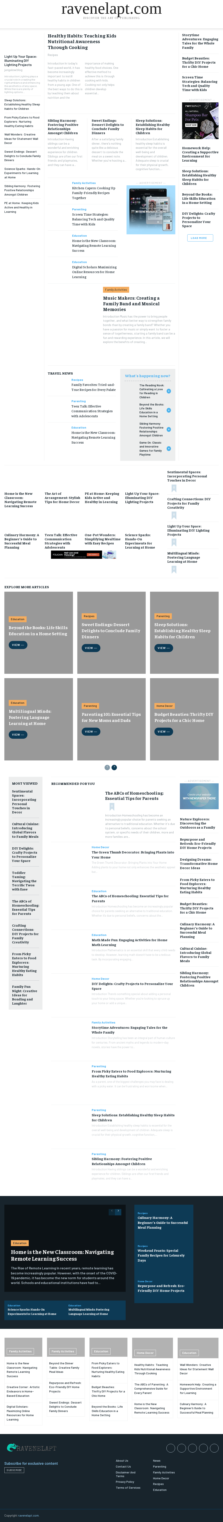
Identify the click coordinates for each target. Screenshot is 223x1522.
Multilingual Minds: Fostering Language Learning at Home (183, 557)
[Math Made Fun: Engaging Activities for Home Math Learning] (69, 951)
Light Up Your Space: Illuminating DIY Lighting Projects (20, 60)
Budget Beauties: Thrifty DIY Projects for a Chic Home (199, 62)
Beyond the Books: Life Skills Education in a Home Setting (151, 410)
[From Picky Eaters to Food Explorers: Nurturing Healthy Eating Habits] (69, 1083)
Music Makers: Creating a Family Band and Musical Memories (131, 303)
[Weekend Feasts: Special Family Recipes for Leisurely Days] (206, 1254)
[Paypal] (192, 1448)
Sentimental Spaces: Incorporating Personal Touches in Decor (187, 476)
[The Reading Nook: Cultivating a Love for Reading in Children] (130, 389)
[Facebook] (170, 1448)
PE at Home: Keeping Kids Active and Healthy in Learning (21, 207)
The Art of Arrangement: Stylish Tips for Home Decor (62, 497)
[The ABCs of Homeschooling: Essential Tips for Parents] (76, 813)
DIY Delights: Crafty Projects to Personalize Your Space (198, 219)
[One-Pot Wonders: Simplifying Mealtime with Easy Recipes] (104, 519)
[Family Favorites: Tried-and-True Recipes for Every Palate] (58, 383)
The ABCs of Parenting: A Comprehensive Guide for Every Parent (151, 1388)
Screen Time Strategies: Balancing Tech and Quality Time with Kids (93, 219)
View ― (18, 645)
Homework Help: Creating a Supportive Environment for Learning (200, 153)
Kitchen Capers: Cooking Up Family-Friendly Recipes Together (93, 193)
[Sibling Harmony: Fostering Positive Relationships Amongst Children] (130, 427)
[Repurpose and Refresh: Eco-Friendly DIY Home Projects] (206, 1286)
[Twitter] (214, 1448)
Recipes (53, 55)
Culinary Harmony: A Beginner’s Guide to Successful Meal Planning (21, 540)
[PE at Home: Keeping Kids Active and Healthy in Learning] (104, 478)
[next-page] (114, 767)
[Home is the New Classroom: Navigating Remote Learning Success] (58, 239)
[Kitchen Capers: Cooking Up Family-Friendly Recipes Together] (58, 186)
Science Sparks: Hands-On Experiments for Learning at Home (22, 173)
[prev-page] (107, 767)
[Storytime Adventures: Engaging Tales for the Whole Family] (69, 1039)
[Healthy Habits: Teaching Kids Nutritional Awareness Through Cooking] (149, 71)
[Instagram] (181, 1448)
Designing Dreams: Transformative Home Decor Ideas (199, 863)
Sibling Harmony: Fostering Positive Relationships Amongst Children (22, 190)
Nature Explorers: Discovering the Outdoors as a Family (197, 823)
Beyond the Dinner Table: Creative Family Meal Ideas (64, 1367)
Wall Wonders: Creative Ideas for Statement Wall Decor (21, 138)
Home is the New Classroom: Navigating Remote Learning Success (94, 245)
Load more (199, 237)
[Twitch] (203, 1448)
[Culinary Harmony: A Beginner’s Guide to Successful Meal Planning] (23, 519)
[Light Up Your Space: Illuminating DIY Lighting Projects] (22, 42)
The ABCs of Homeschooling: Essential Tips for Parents (25, 907)
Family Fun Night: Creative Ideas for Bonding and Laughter (24, 994)
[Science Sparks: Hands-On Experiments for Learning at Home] (144, 519)
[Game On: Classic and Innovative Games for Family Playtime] (130, 446)
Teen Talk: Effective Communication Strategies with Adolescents (92, 411)
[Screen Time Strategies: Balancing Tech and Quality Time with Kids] (58, 213)
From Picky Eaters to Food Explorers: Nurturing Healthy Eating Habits (21, 121)
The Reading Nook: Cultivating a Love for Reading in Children (151, 391)
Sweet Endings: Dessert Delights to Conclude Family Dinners (22, 156)
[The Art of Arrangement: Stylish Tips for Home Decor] (64, 478)
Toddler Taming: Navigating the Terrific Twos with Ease (24, 880)
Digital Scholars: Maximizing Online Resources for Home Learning (94, 272)
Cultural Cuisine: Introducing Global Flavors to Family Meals (25, 829)
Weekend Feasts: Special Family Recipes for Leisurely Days (161, 1255)
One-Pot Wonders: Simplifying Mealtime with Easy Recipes (103, 538)
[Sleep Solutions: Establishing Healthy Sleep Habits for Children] (69, 1126)
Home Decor (165, 706)
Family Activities (84, 183)
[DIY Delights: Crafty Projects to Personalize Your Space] (69, 995)
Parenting (79, 209)
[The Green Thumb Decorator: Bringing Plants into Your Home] (69, 864)
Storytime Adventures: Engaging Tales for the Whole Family (200, 40)
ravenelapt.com (28, 1515)
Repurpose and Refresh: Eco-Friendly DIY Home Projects (198, 843)
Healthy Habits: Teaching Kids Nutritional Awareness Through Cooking (82, 41)
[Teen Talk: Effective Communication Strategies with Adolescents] (58, 404)
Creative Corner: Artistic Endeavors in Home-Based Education (23, 1391)
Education (79, 235)
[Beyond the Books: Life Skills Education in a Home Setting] (130, 408)
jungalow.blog (13, 70)
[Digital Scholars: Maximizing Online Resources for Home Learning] (58, 265)
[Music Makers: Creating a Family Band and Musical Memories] (73, 325)
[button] (213, 31)
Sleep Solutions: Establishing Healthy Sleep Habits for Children (22, 104)
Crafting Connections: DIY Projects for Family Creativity (189, 503)
